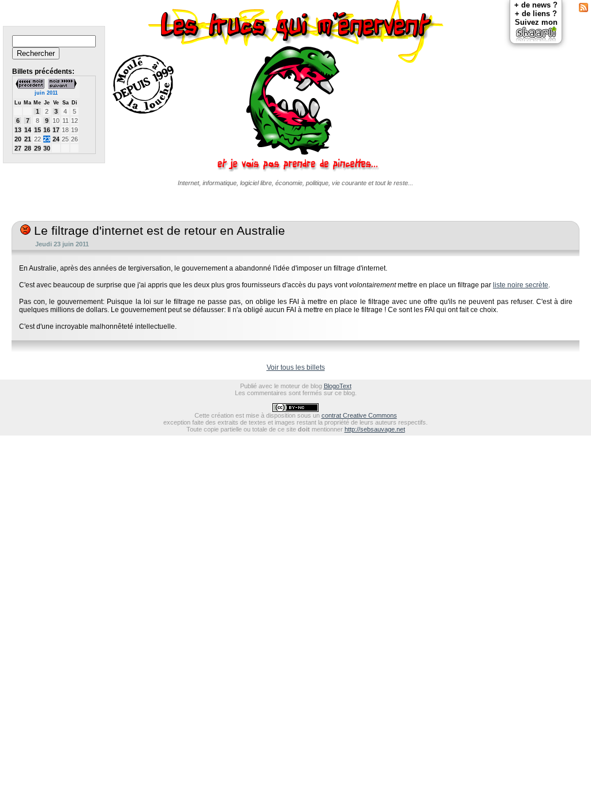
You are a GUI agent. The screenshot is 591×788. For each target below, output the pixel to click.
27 (17, 148)
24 (56, 139)
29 (37, 148)
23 (46, 139)
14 (27, 129)
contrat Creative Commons (359, 415)
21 (27, 139)
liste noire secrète (520, 285)
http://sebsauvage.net (375, 429)
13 (17, 129)
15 (37, 129)
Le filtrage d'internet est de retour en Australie (158, 231)
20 (17, 139)
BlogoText (337, 385)
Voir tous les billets (296, 367)
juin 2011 (46, 93)
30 (46, 148)
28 (27, 148)
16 (46, 129)
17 (56, 129)
